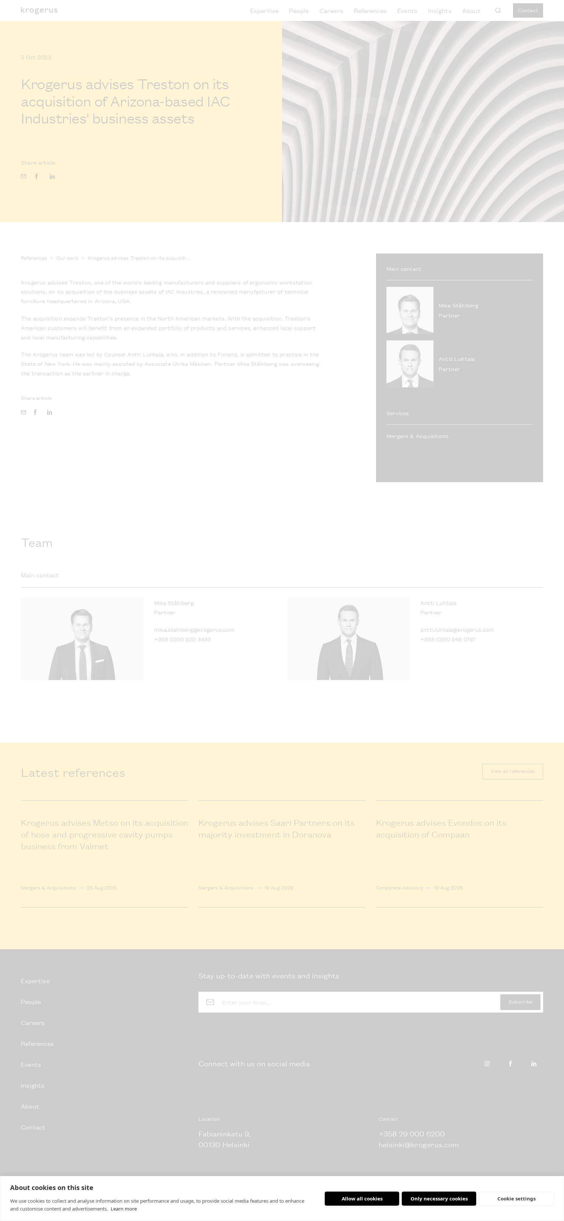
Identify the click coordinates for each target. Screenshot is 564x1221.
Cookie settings (516, 1198)
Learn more (124, 1208)
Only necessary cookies (439, 1198)
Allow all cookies (362, 1198)
